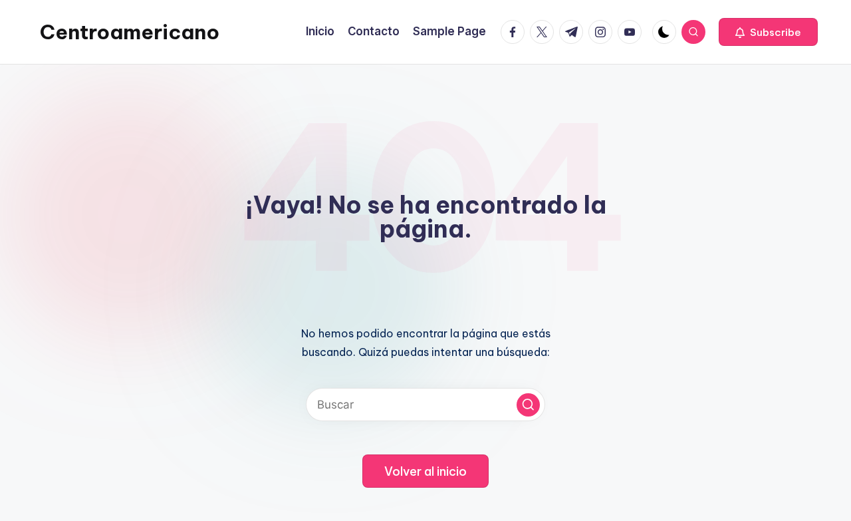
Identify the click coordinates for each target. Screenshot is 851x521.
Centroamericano (129, 32)
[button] (768, 32)
